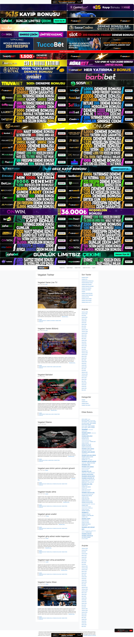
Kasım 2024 (84, 324)
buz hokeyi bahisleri (92, 420)
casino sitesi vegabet (92, 421)
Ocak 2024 (84, 342)
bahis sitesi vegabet (85, 420)
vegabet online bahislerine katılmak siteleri (87, 494)
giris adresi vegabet (85, 423)
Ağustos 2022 (85, 372)
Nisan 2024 (84, 336)
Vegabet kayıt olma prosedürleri (51, 560)
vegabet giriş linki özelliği (85, 469)
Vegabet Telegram (86, 510)
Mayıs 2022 (84, 377)
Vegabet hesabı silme (47, 492)
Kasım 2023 (84, 345)
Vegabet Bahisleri (45, 375)
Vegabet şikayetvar (87, 535)
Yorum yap (41, 321)
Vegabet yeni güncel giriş (88, 528)
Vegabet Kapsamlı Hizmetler (88, 286)
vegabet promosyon (85, 499)
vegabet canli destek (85, 442)
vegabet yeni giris (85, 525)
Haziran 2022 (84, 375)
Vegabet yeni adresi (86, 524)
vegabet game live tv (42, 320)
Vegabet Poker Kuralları (86, 300)
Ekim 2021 (84, 389)
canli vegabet (84, 421)
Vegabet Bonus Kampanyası (87, 280)
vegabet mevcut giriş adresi (86, 489)
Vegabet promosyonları (57, 483)
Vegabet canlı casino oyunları (86, 450)
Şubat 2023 (84, 361)
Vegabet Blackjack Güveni (87, 282)
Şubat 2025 (84, 320)
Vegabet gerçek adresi (89, 461)
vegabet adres (84, 431)
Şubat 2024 (84, 340)
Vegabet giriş (86, 464)
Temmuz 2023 (85, 352)
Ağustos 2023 (85, 350)
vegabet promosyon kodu (87, 500)
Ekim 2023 (84, 347)
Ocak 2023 (84, 363)
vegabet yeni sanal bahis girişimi (86, 530)
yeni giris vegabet (85, 538)
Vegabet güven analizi (47, 514)
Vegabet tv (85, 512)
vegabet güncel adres (91, 472)
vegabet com (85, 459)
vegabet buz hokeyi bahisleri (85, 441)
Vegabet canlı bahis (86, 445)
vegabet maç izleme (86, 486)
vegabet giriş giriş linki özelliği (86, 468)
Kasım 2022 (84, 366)
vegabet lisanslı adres (42, 366)
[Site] (33, 90)
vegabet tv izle (84, 516)
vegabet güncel (84, 472)
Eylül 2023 (84, 349)
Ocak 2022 (84, 384)
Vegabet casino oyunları (87, 456)
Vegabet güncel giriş (88, 476)
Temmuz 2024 (85, 331)
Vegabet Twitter (78, 267)
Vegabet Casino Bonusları (87, 293)
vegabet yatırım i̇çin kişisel (85, 521)
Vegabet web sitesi (85, 519)
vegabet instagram (86, 480)
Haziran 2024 (84, 333)
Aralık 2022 (84, 365)
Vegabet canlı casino (88, 448)
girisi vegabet (93, 423)
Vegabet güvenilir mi (88, 478)
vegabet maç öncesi (84, 488)
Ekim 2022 (84, 368)
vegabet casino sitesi (86, 458)
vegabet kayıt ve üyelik (90, 482)
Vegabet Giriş (62, 267)
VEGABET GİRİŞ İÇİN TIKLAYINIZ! (67, 51)
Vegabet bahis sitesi (42, 483)
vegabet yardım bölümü (57, 366)
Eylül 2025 (84, 315)
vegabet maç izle (84, 485)
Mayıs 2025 (84, 319)
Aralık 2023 (84, 343)
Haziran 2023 (84, 354)
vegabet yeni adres (85, 522)
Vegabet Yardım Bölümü (48, 328)
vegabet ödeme (51, 460)
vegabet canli (93, 441)
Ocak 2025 (84, 322)
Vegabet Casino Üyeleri (87, 298)
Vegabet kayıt (84, 482)
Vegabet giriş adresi (88, 466)
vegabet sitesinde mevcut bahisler (86, 506)
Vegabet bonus (85, 438)
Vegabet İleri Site (85, 296)
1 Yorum (40, 552)
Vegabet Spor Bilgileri (86, 289)
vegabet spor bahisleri (85, 509)
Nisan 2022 (84, 379)
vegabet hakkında (85, 479)
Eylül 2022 (84, 370)
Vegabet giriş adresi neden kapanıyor (54, 536)
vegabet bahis (85, 434)
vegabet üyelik (88, 532)
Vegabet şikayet (86, 533)
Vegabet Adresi (85, 277)
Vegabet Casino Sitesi (47, 582)
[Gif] (67, 126)
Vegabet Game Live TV (47, 282)
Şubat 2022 (84, 382)
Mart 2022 (84, 381)
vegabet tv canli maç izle (87, 515)
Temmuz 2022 (85, 374)
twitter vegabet (91, 427)
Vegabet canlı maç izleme (89, 455)
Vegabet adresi (86, 432)
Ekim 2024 (84, 326)
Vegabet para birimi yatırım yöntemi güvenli (56, 468)
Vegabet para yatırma (87, 495)
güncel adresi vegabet (86, 424)
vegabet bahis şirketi (85, 437)
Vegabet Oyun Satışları (86, 288)
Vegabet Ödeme (45, 422)
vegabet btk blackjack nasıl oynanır (86, 440)
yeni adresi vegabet (86, 537)
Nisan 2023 (84, 358)
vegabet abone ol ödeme (43, 460)
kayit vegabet (91, 426)
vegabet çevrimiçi (93, 530)
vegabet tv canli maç (86, 514)
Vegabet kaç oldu (87, 484)
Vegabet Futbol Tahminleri (87, 295)
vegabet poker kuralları (85, 498)
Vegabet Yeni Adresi (86, 267)
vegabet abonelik (90, 429)
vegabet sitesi (85, 505)
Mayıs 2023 (84, 356)
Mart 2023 (84, 359)
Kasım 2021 (84, 388)
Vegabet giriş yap (49, 483)
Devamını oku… (65, 316)
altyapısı (89, 419)
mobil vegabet (84, 427)
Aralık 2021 (84, 386)
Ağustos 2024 (85, 329)
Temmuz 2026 (85, 311)
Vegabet (93, 267)
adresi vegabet (84, 419)
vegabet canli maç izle (86, 444)
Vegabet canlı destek (88, 452)
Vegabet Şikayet (70, 267)
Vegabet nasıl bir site (88, 492)
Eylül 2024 (84, 327)
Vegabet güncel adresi (87, 474)
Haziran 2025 (84, 317)
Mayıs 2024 (84, 335)
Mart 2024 (84, 338)
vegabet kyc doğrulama (51, 320)
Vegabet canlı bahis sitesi (86, 446)
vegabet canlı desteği (84, 453)
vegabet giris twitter (91, 462)
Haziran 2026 (84, 313)
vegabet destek (90, 459)
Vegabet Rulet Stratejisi (87, 284)
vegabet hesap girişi (91, 479)
